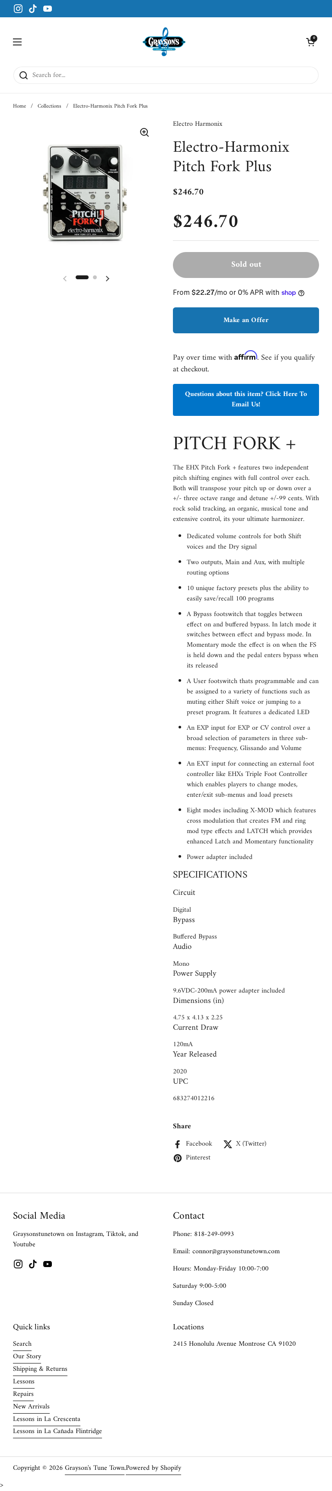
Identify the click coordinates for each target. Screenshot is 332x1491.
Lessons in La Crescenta (46, 1419)
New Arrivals (31, 1407)
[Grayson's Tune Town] (164, 41)
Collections (49, 106)
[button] (310, 42)
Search (22, 1344)
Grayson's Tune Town (94, 1468)
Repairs (23, 1394)
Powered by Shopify (153, 1468)
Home (19, 106)
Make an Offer (245, 320)
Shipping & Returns (40, 1369)
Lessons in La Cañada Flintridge (57, 1431)
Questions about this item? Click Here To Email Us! (246, 399)
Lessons (24, 1382)
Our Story (27, 1357)
